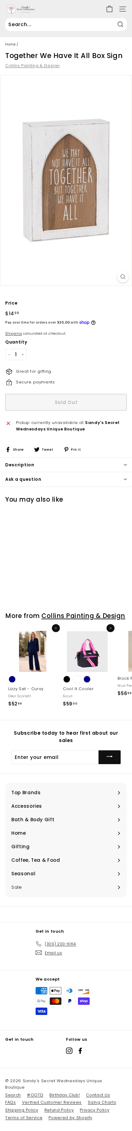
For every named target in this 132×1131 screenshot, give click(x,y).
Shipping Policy (21, 1110)
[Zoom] (123, 276)
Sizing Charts (102, 1102)
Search (13, 1095)
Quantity (16, 342)
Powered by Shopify (70, 1118)
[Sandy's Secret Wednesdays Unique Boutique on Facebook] (80, 1050)
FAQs (10, 1102)
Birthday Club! (64, 1095)
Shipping (13, 333)
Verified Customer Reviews (52, 1102)
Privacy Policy (94, 1110)
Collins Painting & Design (32, 65)
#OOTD (35, 1095)
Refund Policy (59, 1110)
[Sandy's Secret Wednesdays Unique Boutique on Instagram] (69, 1050)
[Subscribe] (110, 757)
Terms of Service (23, 1118)
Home (10, 44)
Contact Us (98, 1095)
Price (11, 303)
